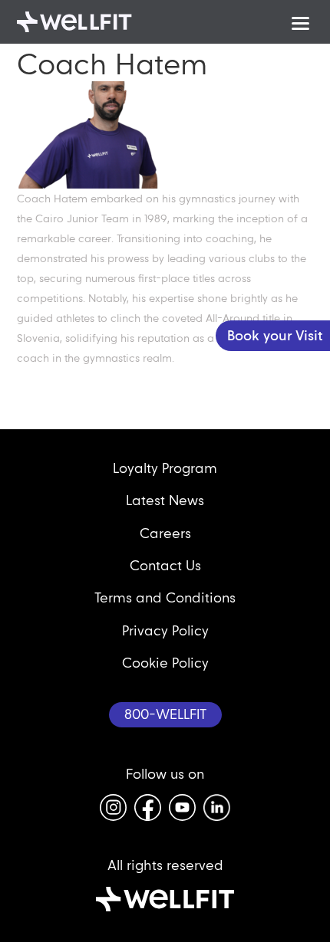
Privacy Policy (165, 630)
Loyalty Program (165, 468)
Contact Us (165, 565)
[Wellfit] (74, 22)
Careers (165, 533)
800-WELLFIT (165, 714)
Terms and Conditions (165, 597)
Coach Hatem (112, 63)
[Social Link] (113, 807)
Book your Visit (274, 335)
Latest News (165, 500)
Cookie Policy (165, 663)
